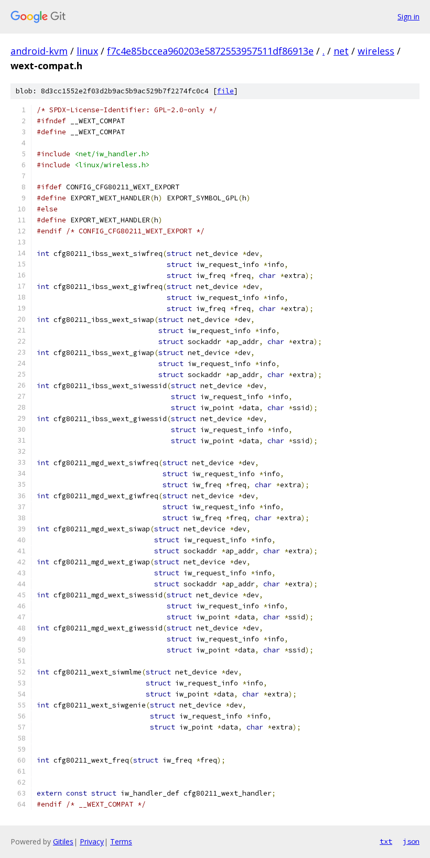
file (225, 91)
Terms (121, 841)
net (341, 51)
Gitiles (63, 841)
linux (87, 51)
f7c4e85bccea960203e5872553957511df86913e (210, 51)
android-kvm (39, 51)
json (411, 841)
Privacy (92, 841)
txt (386, 841)
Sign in (408, 17)
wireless (376, 51)
